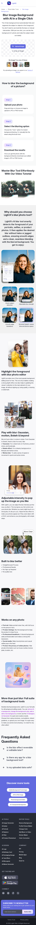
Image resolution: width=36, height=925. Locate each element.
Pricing (21, 852)
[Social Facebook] (13, 893)
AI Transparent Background (18, 804)
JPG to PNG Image (18, 794)
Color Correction (24, 838)
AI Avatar (4, 826)
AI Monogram (6, 861)
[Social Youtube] (3, 893)
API (20, 848)
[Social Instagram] (8, 893)
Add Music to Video (25, 832)
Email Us (21, 861)
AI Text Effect (6, 858)
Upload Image (19, 46)
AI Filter (4, 835)
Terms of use (11, 919)
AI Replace (5, 832)
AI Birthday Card (7, 852)
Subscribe (27, 912)
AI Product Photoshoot (9, 838)
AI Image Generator (8, 823)
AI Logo (4, 849)
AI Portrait (5, 829)
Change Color (23, 829)
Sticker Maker (23, 835)
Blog (20, 858)
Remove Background (25, 823)
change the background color (20, 711)
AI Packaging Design (8, 855)
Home (3, 9)
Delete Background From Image (18, 790)
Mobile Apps (23, 854)
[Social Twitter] (18, 893)
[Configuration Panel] (3, 749)
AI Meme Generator (8, 864)
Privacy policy (24, 919)
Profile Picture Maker (25, 826)
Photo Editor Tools (13, 9)
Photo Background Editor (18, 799)
